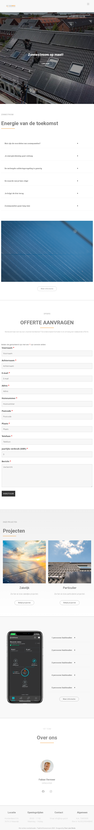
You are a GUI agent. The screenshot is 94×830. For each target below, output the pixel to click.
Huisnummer (9, 398)
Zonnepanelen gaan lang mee (17, 206)
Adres (5, 385)
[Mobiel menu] (88, 4)
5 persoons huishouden (62, 688)
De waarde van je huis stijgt (16, 181)
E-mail (6, 373)
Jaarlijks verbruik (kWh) (15, 448)
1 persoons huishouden (62, 638)
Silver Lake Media (69, 828)
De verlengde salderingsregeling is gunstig (23, 168)
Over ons (47, 738)
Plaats (6, 423)
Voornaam (8, 347)
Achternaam (9, 360)
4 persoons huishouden (62, 675)
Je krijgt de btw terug (14, 193)
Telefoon (7, 436)
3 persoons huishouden (62, 663)
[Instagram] (51, 791)
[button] (47, 143)
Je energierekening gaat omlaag (19, 156)
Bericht (6, 461)
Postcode (7, 411)
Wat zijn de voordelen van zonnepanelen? (22, 143)
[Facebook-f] (43, 791)
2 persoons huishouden (62, 650)
